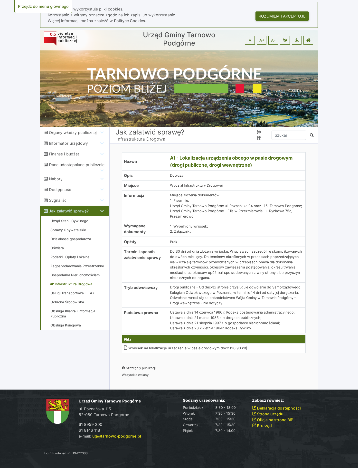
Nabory (56, 178)
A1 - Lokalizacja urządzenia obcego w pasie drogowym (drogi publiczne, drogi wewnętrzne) (231, 161)
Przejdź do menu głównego (43, 6)
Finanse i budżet (64, 154)
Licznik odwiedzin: (58, 453)
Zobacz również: (268, 400)
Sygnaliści (58, 200)
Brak (173, 242)
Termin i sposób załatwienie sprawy (142, 254)
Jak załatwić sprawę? (69, 211)
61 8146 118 (89, 430)
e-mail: (110, 436)
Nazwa (130, 161)
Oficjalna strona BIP (274, 419)
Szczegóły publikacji (140, 368)
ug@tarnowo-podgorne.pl (116, 436)
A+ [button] (262, 40)
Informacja (134, 195)
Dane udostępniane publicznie (76, 164)
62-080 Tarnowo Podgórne (104, 414)
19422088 (80, 453)
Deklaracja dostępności (278, 408)
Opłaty (130, 241)
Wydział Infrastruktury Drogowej (196, 185)
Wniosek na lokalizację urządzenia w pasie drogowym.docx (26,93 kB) (187, 348)
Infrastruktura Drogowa (140, 139)
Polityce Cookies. (130, 20)
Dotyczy (177, 175)
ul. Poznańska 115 (95, 408)
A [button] (250, 40)
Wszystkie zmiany (135, 375)
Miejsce (131, 185)
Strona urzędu (269, 413)
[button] (285, 40)
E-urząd (264, 425)
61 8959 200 (90, 424)
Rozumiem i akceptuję (282, 16)
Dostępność (60, 189)
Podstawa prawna (141, 312)
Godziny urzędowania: (204, 400)
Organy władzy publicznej (73, 132)
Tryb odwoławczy (141, 287)
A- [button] (273, 40)
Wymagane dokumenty (135, 228)
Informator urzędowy (68, 143)
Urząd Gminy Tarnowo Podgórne (179, 39)
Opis (128, 175)
